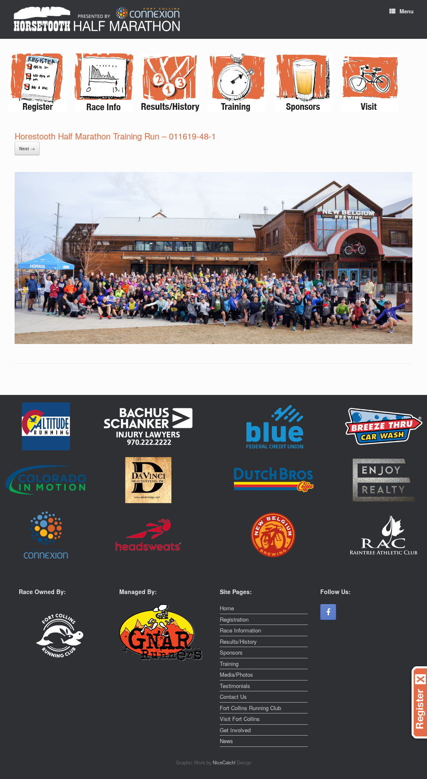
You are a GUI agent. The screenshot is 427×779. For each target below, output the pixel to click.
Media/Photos (236, 674)
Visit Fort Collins (240, 719)
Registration (234, 619)
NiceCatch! (225, 762)
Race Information (240, 630)
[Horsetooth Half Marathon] (96, 19)
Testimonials (235, 686)
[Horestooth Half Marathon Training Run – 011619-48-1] (213, 342)
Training (229, 664)
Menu (406, 11)
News (226, 741)
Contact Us (233, 697)
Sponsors (231, 652)
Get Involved (235, 730)
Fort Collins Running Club (250, 708)
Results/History (238, 641)
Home (227, 608)
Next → (27, 148)
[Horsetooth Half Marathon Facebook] (328, 612)
